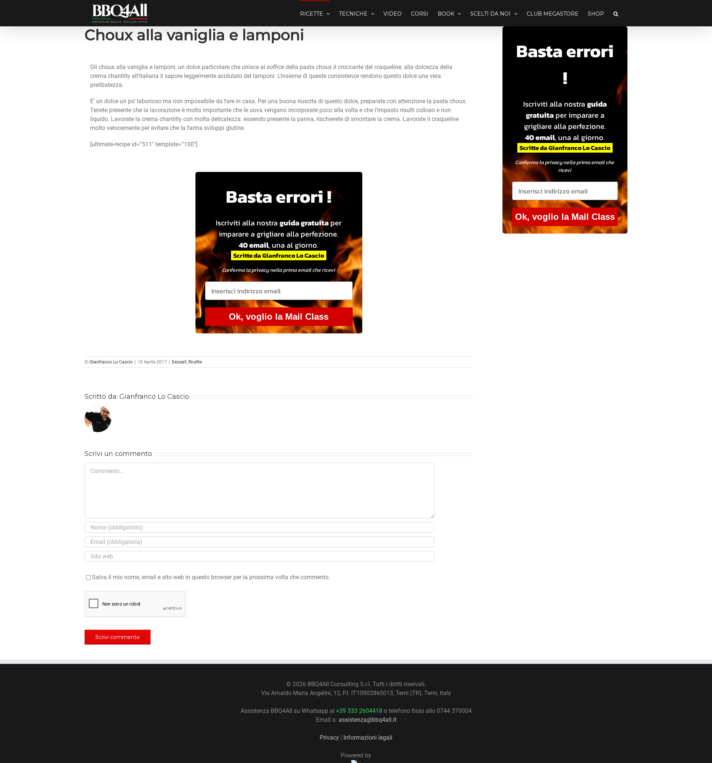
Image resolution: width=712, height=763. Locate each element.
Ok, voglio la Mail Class (279, 317)
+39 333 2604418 (359, 710)
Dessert (179, 362)
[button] (615, 13)
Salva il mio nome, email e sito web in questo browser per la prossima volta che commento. (211, 577)
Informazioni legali (367, 737)
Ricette (195, 362)
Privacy (329, 737)
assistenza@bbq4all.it (367, 719)
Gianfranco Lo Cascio (111, 362)
